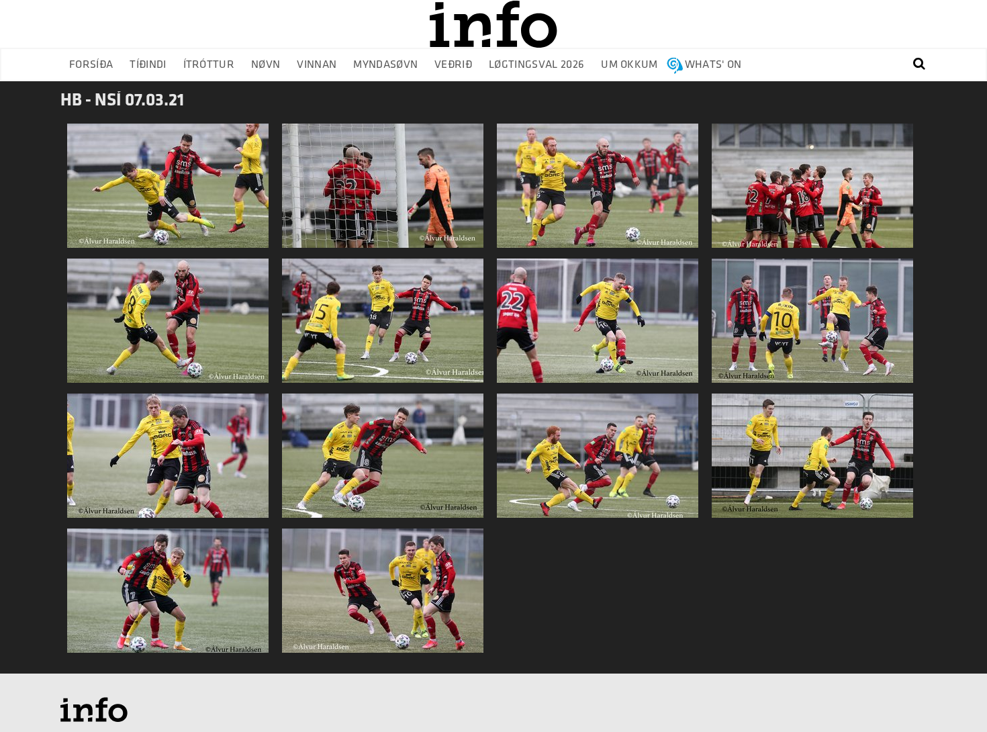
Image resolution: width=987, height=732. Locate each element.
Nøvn (265, 65)
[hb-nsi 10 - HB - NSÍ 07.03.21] (382, 461)
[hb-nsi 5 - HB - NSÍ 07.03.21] (168, 596)
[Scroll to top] (951, 696)
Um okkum (629, 65)
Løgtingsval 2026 (536, 65)
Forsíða (91, 65)
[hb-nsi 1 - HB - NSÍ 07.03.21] (597, 326)
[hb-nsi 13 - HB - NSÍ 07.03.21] (597, 461)
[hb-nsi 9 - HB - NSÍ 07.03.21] (382, 191)
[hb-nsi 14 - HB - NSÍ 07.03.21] (168, 326)
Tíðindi (148, 65)
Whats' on (713, 65)
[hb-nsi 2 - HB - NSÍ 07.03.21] (812, 461)
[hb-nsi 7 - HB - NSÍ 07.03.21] (597, 191)
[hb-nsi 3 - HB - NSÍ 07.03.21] (812, 326)
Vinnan (316, 65)
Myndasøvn (385, 65)
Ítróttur (209, 65)
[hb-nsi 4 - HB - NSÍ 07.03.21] (168, 461)
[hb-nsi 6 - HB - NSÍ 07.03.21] (168, 191)
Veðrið (453, 65)
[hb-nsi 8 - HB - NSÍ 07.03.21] (812, 191)
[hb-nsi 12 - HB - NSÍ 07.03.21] (382, 326)
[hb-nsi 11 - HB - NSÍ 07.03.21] (382, 596)
